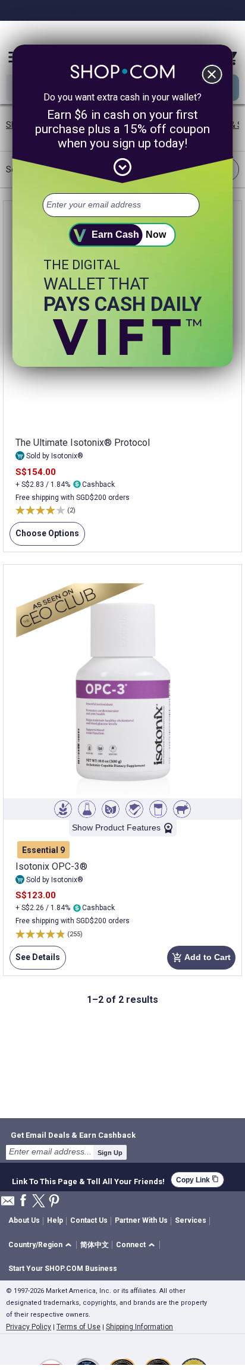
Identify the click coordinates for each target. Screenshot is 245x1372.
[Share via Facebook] (23, 1201)
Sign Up (110, 1152)
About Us (24, 1220)
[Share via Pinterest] (54, 1201)
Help (55, 1220)
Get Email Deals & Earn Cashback (73, 1135)
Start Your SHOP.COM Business (62, 1268)
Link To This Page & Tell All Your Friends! (88, 1180)
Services (190, 1220)
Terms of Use (78, 1327)
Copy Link (197, 1179)
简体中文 (94, 1245)
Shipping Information (139, 1327)
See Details (35, 961)
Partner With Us (141, 1220)
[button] (42, 1245)
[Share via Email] (7, 1204)
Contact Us (89, 1220)
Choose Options (44, 537)
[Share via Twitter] (38, 1201)
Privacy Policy (28, 1327)
